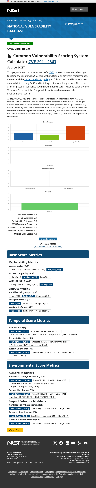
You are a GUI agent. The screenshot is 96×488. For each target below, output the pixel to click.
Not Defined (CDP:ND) (20, 380)
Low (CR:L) (36, 408)
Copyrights (49, 472)
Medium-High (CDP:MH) (44, 383)
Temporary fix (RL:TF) (59, 342)
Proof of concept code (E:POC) (24, 334)
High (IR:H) (63, 416)
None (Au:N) (46, 284)
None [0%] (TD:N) (39, 394)
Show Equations (48, 239)
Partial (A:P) (28, 311)
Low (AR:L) (36, 423)
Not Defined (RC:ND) (20, 352)
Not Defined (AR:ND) (20, 423)
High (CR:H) (65, 408)
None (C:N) (15, 296)
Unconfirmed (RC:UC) (41, 352)
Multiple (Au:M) (17, 284)
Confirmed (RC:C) (18, 355)
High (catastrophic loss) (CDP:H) (25, 386)
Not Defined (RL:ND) (20, 342)
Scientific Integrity (48, 474)
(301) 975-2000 (13, 458)
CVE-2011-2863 (42, 61)
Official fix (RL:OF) (39, 342)
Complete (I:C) (41, 303)
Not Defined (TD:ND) (20, 394)
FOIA (19, 474)
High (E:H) (73, 334)
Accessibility (23, 472)
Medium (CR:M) (50, 408)
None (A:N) (15, 311)
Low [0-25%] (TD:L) (58, 394)
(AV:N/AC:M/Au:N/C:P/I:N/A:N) (48, 246)
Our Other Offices (36, 462)
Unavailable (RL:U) (39, 345)
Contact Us (22, 462)
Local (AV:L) (16, 269)
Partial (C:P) (28, 296)
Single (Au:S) (32, 284)
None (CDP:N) (39, 380)
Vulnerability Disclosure (65, 472)
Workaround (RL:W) (19, 345)
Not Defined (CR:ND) (20, 408)
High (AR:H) (65, 423)
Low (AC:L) (44, 277)
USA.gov (59, 477)
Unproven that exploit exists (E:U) (45, 331)
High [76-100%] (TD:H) (44, 397)
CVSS (51, 72)
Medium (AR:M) (50, 423)
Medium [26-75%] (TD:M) (21, 397)
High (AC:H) (16, 277)
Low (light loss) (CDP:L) (58, 380)
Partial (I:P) (27, 303)
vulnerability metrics (20, 43)
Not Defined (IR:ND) (19, 416)
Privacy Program (36, 472)
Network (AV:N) (54, 269)
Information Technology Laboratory (24, 20)
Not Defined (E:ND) (19, 331)
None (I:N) (15, 303)
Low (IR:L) (35, 416)
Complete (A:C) (42, 311)
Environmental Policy (30, 474)
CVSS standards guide (36, 79)
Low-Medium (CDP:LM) (21, 383)
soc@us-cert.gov (82, 460)
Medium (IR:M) (48, 416)
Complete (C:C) (42, 296)
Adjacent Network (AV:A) (34, 269)
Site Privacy (12, 472)
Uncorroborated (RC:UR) (64, 352)
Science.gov (49, 477)
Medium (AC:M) (30, 277)
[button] (79, 9)
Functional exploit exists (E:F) (53, 334)
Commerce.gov (37, 477)
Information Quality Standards (69, 474)
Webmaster (12, 462)
